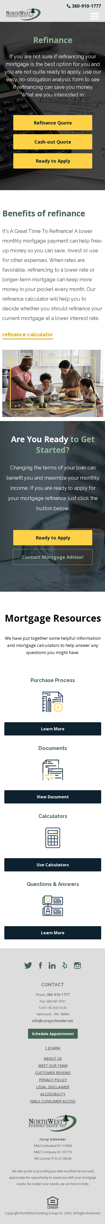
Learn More (52, 729)
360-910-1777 (86, 6)
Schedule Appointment (53, 1033)
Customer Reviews (53, 1072)
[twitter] (28, 966)
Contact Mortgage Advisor (53, 557)
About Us (53, 1058)
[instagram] (77, 966)
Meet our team (53, 1065)
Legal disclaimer (52, 1086)
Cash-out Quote (52, 142)
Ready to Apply (53, 161)
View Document (53, 797)
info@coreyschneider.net (52, 1020)
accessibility (52, 1094)
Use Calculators (53, 865)
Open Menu (95, 16)
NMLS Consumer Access (52, 1101)
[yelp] (65, 966)
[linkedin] (52, 966)
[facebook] (40, 966)
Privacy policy (53, 1079)
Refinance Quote (53, 123)
